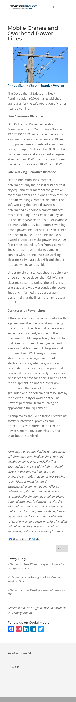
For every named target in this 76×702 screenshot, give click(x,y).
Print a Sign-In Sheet (22, 86)
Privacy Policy (26, 652)
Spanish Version (52, 86)
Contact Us (13, 652)
